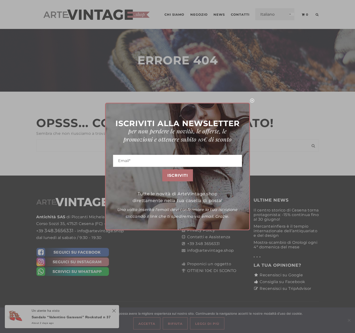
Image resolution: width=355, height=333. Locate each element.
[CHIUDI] (252, 100)
